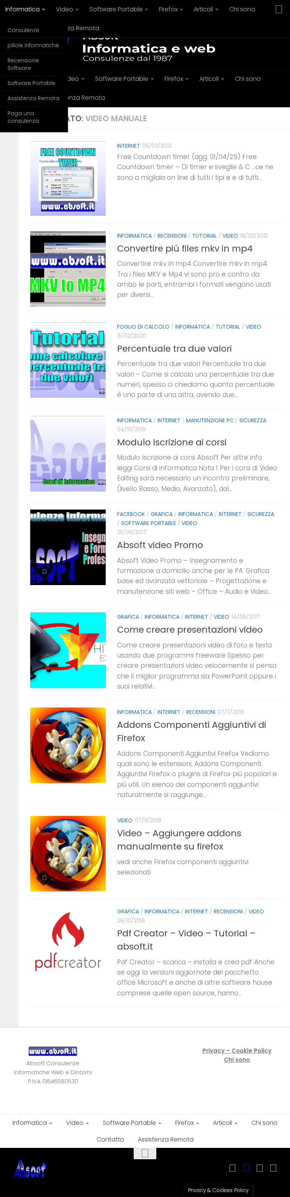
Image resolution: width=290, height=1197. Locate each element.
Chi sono (242, 9)
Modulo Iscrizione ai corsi (172, 442)
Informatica (134, 235)
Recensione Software (23, 64)
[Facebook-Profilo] (246, 1168)
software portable (148, 523)
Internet (128, 146)
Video (64, 9)
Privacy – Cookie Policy (236, 1051)
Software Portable (31, 83)
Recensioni (172, 235)
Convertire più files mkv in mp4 (185, 248)
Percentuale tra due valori (174, 348)
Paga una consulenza (23, 117)
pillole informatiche (33, 45)
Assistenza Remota (33, 98)
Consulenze (23, 30)
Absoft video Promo (160, 545)
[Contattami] (273, 1168)
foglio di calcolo (143, 327)
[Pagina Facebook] (232, 1168)
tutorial (204, 235)
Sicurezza (252, 420)
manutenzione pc (210, 420)
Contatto (110, 1139)
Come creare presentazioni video (190, 629)
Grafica (162, 514)
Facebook (131, 514)
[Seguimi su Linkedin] (260, 1168)
